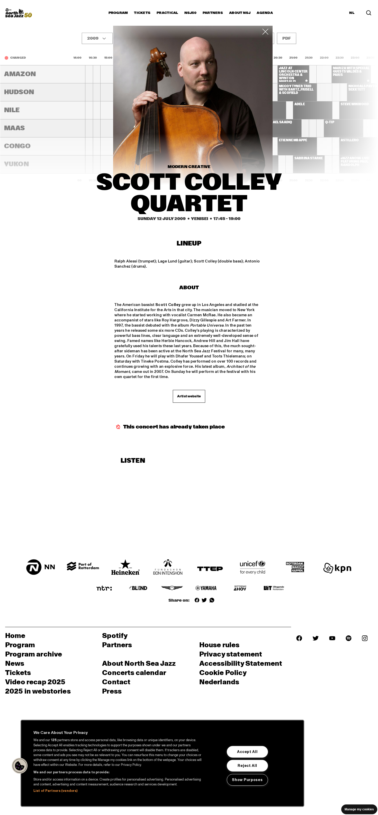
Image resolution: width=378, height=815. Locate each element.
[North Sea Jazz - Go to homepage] (18, 12)
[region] (162, 763)
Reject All (247, 765)
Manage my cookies (359, 809)
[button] (20, 766)
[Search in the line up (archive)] (369, 13)
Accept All (247, 751)
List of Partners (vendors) (55, 790)
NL (351, 13)
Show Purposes (247, 779)
